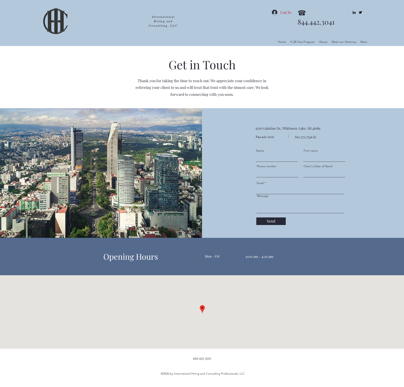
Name (260, 150)
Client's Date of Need (318, 166)
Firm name (311, 150)
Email (260, 183)
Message (263, 195)
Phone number (266, 166)
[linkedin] (354, 12)
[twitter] (360, 12)
